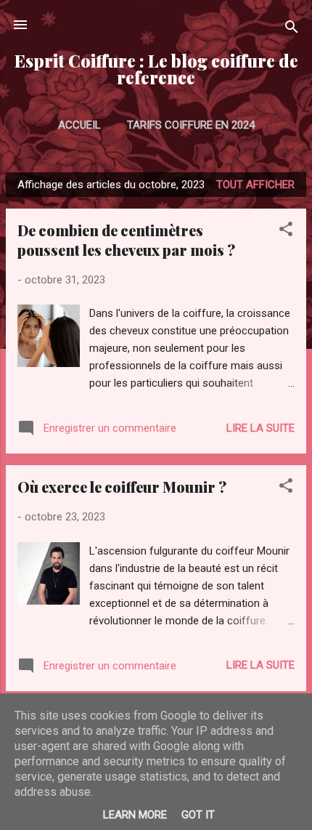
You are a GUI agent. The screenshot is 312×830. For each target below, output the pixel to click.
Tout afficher (255, 184)
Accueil (79, 125)
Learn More (135, 814)
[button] (286, 231)
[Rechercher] (291, 29)
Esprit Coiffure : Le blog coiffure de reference (156, 69)
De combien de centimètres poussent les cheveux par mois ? (126, 239)
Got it (198, 814)
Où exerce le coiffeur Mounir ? (121, 486)
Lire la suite (260, 428)
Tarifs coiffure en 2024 (191, 125)
